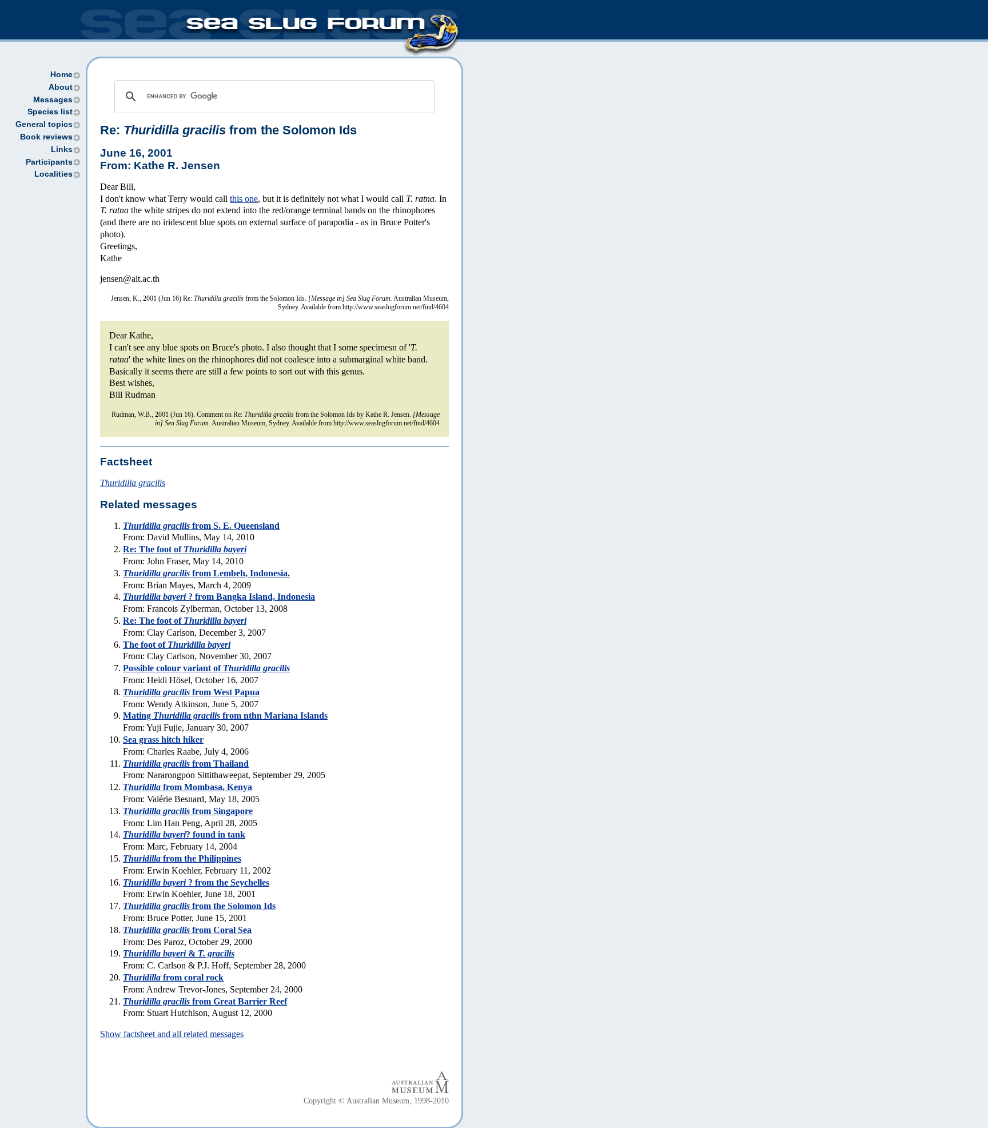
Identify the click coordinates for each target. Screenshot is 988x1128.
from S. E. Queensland (201, 526)
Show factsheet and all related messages (172, 1034)
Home (61, 74)
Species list (50, 111)
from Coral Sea (187, 930)
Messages (53, 99)
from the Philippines (182, 858)
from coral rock (173, 977)
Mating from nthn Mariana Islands (225, 715)
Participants (49, 162)
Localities (53, 174)
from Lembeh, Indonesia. (206, 573)
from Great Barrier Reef (205, 1001)
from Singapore (188, 811)
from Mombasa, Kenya (187, 787)
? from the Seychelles (196, 882)
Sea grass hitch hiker (163, 739)
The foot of (176, 644)
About (61, 87)
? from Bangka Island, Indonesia (219, 596)
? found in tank (184, 834)
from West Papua (191, 692)
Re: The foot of (184, 549)
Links (62, 149)
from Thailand (186, 763)
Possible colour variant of (206, 668)
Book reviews (46, 137)
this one (244, 199)
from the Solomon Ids (199, 906)
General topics (44, 124)
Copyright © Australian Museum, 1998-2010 (376, 1101)
